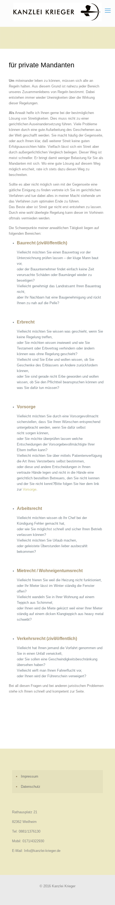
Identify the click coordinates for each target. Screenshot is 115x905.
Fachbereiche (37, 729)
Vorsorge (29, 489)
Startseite (16, 729)
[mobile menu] (107, 10)
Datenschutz (18, 740)
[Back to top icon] (104, 894)
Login (35, 740)
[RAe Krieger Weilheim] (57, 12)
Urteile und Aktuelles (45, 735)
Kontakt (70, 735)
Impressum (87, 735)
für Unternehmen (63, 729)
